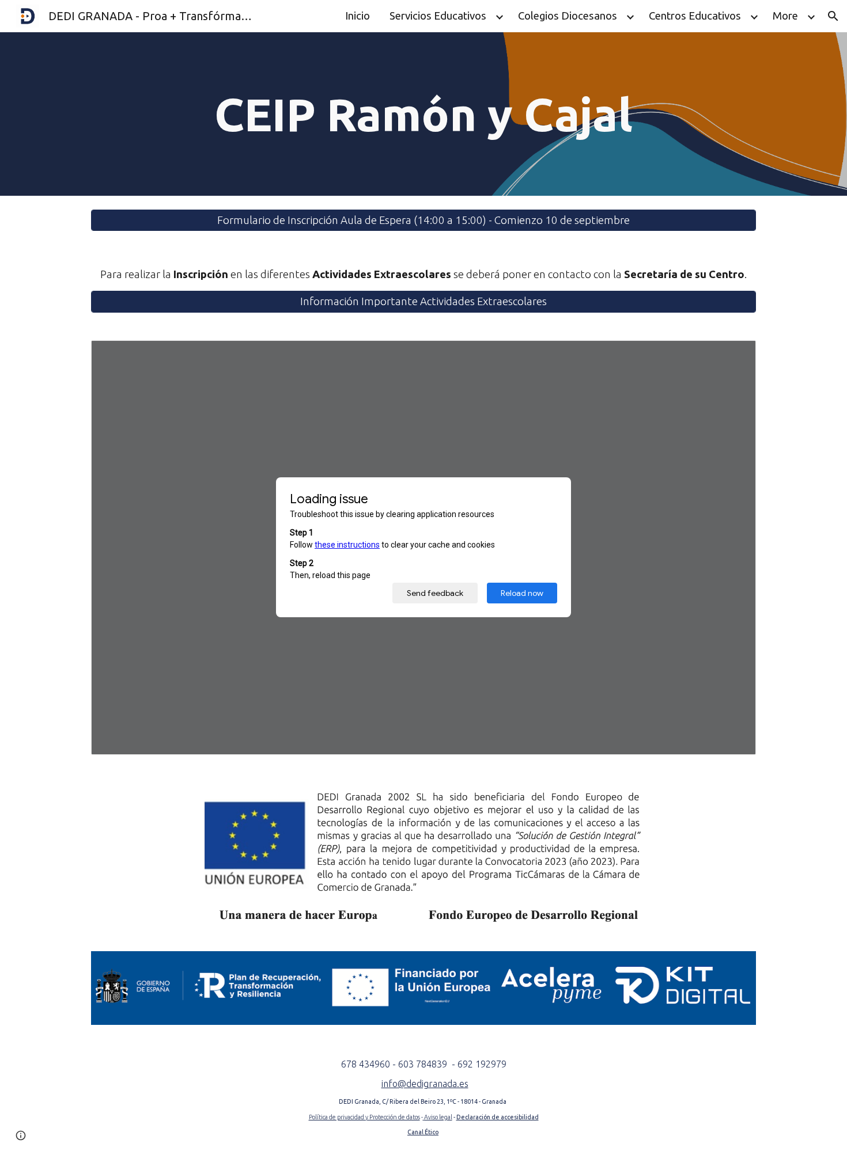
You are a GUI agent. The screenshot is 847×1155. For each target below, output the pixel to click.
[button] (833, 16)
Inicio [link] (357, 16)
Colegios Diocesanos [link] (567, 16)
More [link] (785, 16)
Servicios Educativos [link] (438, 16)
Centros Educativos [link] (695, 16)
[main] (423, 114)
